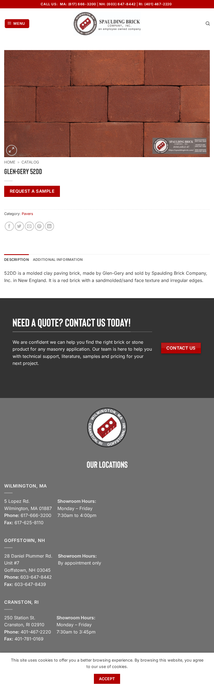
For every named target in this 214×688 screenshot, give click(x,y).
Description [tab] (16, 260)
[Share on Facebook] (9, 226)
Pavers (27, 214)
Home (9, 162)
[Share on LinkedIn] (49, 226)
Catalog (30, 162)
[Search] (208, 23)
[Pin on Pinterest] (39, 226)
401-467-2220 (36, 632)
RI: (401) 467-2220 (155, 4)
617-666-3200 (36, 515)
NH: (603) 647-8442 (117, 4)
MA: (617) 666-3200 (78, 4)
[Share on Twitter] (19, 226)
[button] (17, 23)
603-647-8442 (36, 577)
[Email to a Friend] (29, 226)
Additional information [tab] (58, 260)
